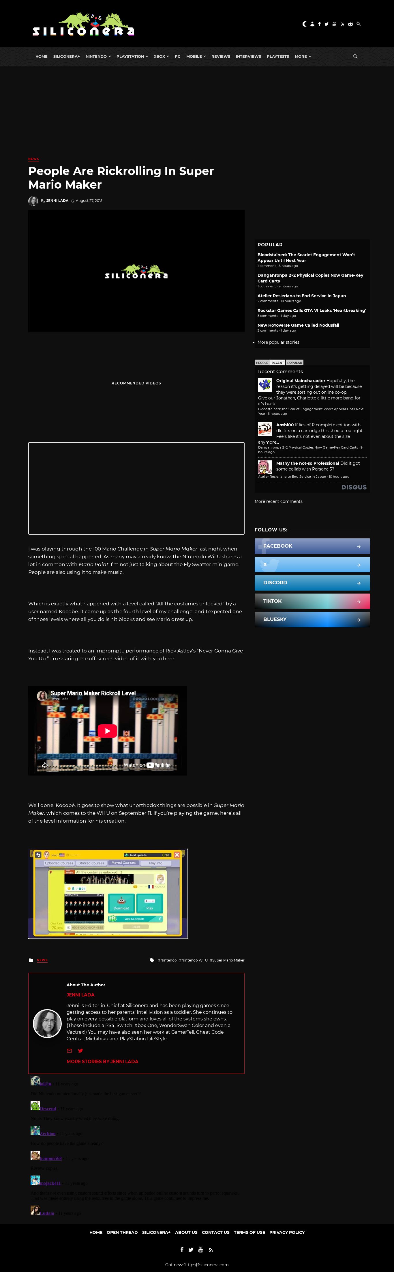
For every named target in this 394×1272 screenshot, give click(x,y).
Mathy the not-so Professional (307, 463)
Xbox (159, 56)
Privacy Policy (287, 1232)
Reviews (220, 56)
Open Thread (122, 1232)
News (33, 159)
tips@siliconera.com (208, 1264)
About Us (186, 1232)
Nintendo (96, 56)
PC (178, 56)
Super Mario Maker (228, 960)
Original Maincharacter (300, 380)
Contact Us (216, 1232)
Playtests (278, 56)
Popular (294, 363)
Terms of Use (249, 1232)
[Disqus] (136, 1146)
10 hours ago (339, 477)
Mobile (194, 56)
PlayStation (130, 56)
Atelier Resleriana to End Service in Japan (302, 295)
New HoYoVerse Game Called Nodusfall (298, 325)
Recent (278, 363)
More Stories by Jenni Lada (102, 1061)
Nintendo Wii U (194, 960)
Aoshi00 (285, 424)
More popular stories (278, 342)
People (262, 363)
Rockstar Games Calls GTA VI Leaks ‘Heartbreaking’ (312, 310)
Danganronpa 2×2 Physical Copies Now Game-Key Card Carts (308, 447)
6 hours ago (277, 414)
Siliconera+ (66, 56)
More (301, 56)
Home (41, 56)
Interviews (248, 56)
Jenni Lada (57, 200)
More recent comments (279, 501)
